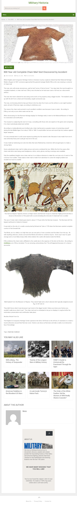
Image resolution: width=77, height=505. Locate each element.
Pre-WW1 (11, 19)
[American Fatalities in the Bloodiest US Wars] (15, 380)
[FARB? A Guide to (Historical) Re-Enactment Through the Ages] (62, 349)
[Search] (49, 433)
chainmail (10, 332)
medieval (16, 332)
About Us (28, 501)
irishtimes (7, 243)
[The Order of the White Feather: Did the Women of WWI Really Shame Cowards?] (62, 380)
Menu (4, 15)
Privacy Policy (38, 501)
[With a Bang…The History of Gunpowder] (15, 349)
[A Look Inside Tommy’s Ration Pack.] (38, 380)
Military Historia (38, 2)
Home (3, 19)
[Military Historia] (38, 448)
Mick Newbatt (9, 75)
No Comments (30, 75)
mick (25, 411)
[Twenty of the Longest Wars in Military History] (38, 349)
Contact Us (48, 501)
